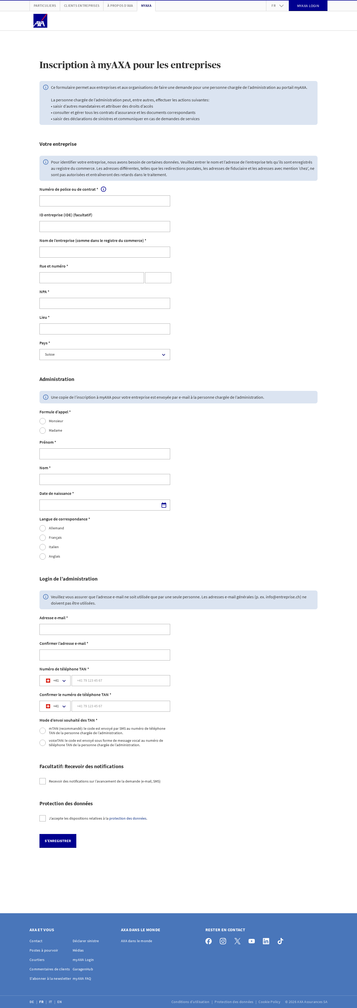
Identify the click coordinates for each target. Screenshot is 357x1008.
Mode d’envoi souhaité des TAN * (68, 720)
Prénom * (47, 442)
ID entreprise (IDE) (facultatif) (65, 214)
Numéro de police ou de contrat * (68, 189)
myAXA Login (83, 959)
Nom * (45, 467)
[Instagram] (224, 940)
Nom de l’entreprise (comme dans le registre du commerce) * (92, 240)
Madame (55, 430)
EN (60, 1001)
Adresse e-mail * (53, 617)
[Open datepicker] (164, 505)
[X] (238, 940)
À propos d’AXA (120, 5)
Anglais (54, 556)
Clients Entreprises (81, 5)
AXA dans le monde (136, 941)
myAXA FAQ (82, 978)
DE (32, 1001)
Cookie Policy (269, 1001)
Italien (54, 547)
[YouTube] (253, 940)
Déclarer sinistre (86, 941)
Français (55, 537)
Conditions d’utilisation (190, 1001)
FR (41, 1001)
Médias (78, 950)
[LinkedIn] (267, 940)
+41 (56, 680)
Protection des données (234, 1001)
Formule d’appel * (55, 411)
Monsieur (56, 421)
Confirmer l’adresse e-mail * (63, 643)
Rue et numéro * (53, 266)
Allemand (56, 528)
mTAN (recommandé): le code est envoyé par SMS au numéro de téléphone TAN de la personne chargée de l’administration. (107, 730)
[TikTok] (281, 940)
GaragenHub (83, 969)
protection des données (127, 818)
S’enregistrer (58, 840)
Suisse (50, 354)
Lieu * (44, 317)
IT (51, 1001)
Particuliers (45, 5)
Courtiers (37, 959)
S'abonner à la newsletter (50, 978)
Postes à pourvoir (44, 950)
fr (274, 5)
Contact (36, 941)
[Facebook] (210, 940)
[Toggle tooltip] (103, 189)
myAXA (146, 5)
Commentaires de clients (50, 969)
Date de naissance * (56, 493)
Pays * (44, 342)
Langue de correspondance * (64, 519)
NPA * (44, 291)
